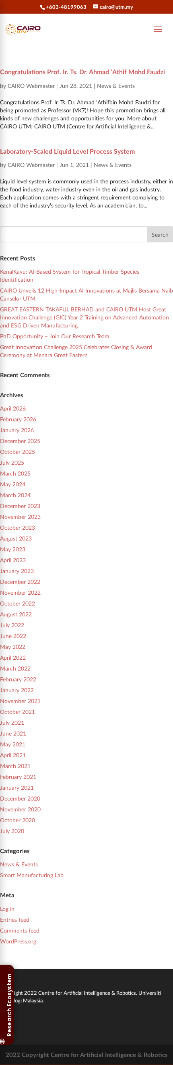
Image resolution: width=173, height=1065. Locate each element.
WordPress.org (18, 941)
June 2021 (13, 733)
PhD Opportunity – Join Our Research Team (54, 336)
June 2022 (13, 635)
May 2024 (12, 484)
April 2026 (13, 408)
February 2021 (18, 776)
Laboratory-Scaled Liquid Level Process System (67, 151)
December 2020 (20, 798)
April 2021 (13, 755)
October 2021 (17, 711)
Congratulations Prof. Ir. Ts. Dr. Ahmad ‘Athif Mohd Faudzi (82, 71)
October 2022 (17, 603)
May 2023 (12, 549)
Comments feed (19, 930)
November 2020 (20, 809)
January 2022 (17, 690)
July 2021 (12, 722)
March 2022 (15, 668)
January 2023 (17, 570)
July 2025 (12, 462)
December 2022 (20, 581)
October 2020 (17, 820)
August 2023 (16, 538)
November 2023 (20, 516)
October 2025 (17, 451)
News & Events (116, 85)
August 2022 (16, 614)
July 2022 (12, 625)
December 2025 (20, 440)
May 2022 (12, 646)
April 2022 (13, 657)
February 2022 (18, 679)
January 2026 (17, 430)
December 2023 (20, 505)
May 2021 (12, 744)
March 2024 (15, 495)
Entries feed (14, 919)
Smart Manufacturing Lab (32, 875)
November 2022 (20, 592)
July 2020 (12, 830)
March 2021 (15, 765)
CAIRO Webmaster (31, 85)
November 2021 (20, 700)
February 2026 (18, 419)
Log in (7, 908)
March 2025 (15, 473)
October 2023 (17, 527)
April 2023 (13, 560)
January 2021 (17, 787)
